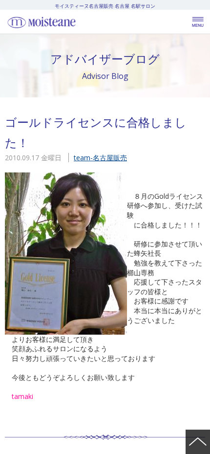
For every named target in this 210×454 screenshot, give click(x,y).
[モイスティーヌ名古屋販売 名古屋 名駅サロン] (63, 22)
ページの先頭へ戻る (198, 442)
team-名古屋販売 (100, 157)
